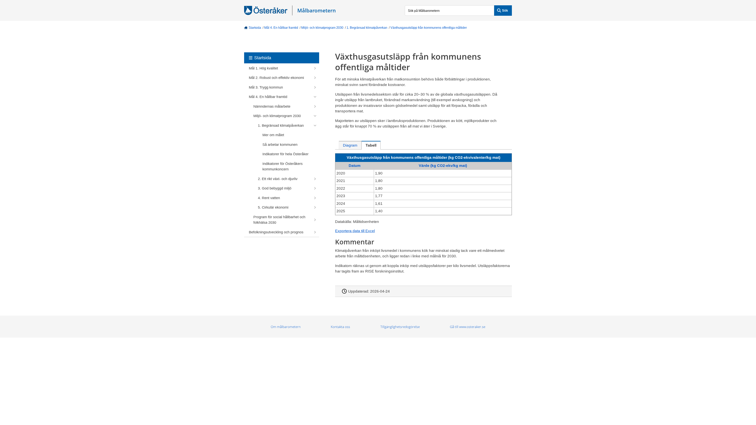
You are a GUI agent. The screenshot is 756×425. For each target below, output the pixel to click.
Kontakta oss (340, 326)
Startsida (255, 27)
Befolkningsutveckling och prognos (276, 232)
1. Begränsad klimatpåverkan (366, 27)
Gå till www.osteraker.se (467, 326)
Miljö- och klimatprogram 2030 (322, 27)
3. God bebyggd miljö (274, 188)
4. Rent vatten (269, 198)
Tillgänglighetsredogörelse (400, 326)
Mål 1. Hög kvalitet (263, 68)
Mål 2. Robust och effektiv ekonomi (276, 78)
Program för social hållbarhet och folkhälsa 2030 (279, 220)
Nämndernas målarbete (271, 106)
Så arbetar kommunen (279, 145)
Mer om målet (273, 135)
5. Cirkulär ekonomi (273, 207)
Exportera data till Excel (355, 231)
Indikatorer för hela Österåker (285, 154)
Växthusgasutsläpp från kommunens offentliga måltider (428, 27)
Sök (505, 10)
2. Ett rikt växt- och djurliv (277, 179)
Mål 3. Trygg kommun (266, 87)
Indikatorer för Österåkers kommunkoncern (282, 166)
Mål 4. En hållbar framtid (281, 27)
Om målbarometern (286, 326)
